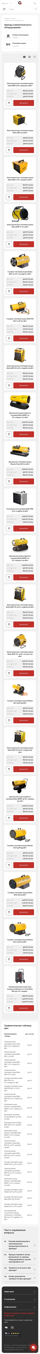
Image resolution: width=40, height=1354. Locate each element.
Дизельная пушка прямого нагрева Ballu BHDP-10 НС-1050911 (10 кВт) (20, 415)
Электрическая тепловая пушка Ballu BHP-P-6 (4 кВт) (20, 226)
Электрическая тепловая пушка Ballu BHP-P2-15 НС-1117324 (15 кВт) (20, 654)
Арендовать (23, 103)
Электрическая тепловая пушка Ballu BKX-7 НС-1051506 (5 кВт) (20, 179)
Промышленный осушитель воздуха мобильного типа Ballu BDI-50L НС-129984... (20, 989)
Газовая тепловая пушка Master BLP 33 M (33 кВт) (20, 702)
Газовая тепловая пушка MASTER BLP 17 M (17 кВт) (20, 320)
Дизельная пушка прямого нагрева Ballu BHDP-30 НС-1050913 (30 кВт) (20, 799)
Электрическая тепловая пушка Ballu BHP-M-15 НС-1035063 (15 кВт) (20, 606)
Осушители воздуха (20, 35)
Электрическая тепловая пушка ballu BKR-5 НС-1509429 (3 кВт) (20, 84)
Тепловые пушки (19, 43)
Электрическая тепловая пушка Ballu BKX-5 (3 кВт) (20, 132)
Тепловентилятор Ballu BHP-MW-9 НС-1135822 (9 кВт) (20, 510)
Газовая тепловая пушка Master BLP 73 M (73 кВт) (20, 941)
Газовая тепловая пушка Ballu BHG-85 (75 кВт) (20, 894)
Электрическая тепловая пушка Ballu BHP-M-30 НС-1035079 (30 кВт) (20, 750)
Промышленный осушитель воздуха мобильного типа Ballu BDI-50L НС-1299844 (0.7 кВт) (13, 1215)
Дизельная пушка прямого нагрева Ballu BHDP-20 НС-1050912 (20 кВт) (20, 558)
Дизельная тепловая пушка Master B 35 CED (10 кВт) (20, 463)
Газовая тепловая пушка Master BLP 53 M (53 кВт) (20, 847)
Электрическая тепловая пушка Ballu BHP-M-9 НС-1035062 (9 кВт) (20, 367)
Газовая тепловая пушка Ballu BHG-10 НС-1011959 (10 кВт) (20, 273)
